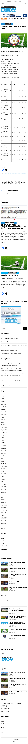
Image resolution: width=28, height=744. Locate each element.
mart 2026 (3, 403)
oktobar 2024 (3, 430)
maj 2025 (2, 419)
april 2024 (3, 440)
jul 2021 (2, 494)
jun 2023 (2, 456)
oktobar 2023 (3, 450)
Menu (25, 9)
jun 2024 (2, 437)
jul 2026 (2, 396)
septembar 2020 (4, 510)
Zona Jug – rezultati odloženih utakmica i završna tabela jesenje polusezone (17, 623)
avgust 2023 (3, 453)
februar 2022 (3, 482)
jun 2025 (2, 417)
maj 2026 (2, 399)
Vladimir (2, 384)
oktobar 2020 (3, 509)
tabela (20, 173)
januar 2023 (3, 465)
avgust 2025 (3, 414)
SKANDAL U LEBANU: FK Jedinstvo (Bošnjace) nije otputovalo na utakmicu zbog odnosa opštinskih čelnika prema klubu (13, 226)
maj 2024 (2, 438)
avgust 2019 (3, 523)
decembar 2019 (4, 517)
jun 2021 (2, 496)
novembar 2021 (4, 487)
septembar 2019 (4, 522)
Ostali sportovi (4, 541)
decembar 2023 (4, 447)
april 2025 (3, 421)
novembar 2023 (4, 448)
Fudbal (2, 24)
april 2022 (3, 479)
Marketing (15, 1)
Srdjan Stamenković (12, 191)
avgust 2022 (3, 473)
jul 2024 (2, 435)
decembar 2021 (4, 486)
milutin (2, 373)
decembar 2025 (4, 408)
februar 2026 (3, 404)
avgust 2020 (3, 512)
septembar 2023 (4, 452)
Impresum (9, 1)
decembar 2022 (4, 466)
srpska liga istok (15, 173)
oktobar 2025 (3, 411)
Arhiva (19, 1)
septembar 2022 (4, 471)
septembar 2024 (4, 432)
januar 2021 (3, 504)
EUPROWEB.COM (16, 739)
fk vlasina (5, 173)
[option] (17, 19)
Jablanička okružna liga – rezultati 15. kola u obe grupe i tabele (17, 617)
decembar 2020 (4, 505)
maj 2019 (2, 528)
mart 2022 (3, 481)
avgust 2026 (3, 394)
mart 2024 (3, 442)
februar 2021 (3, 502)
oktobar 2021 (3, 489)
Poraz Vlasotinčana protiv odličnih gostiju (9, 338)
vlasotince (24, 173)
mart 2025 (3, 422)
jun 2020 (2, 515)
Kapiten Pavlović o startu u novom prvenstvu (10, 341)
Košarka (2, 540)
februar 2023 (3, 463)
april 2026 (3, 401)
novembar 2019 (4, 518)
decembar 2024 (4, 427)
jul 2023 (2, 455)
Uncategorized (4, 272)
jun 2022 (2, 476)
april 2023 (3, 460)
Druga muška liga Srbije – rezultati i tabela (10, 537)
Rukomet (3, 543)
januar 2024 (3, 445)
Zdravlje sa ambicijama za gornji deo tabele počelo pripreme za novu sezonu (17, 576)
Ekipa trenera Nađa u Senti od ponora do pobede (11, 353)
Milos (2, 379)
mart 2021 (3, 500)
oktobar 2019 (3, 520)
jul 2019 (2, 525)
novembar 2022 (4, 468)
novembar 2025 (4, 409)
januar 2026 (3, 406)
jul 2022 (2, 474)
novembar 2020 (4, 507)
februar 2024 (3, 443)
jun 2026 (2, 398)
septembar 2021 (4, 491)
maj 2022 (2, 478)
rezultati (9, 173)
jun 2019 (2, 526)
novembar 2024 (4, 429)
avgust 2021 (3, 492)
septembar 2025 (4, 412)
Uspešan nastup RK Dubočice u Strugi (16, 19)
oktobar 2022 (3, 469)
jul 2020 (2, 513)
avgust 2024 (3, 434)
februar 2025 (3, 424)
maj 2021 (2, 497)
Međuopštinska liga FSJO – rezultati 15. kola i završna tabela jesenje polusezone (17, 610)
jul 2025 (2, 416)
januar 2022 (3, 484)
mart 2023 (3, 461)
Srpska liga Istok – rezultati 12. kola (11, 275)
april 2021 (3, 499)
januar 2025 (3, 425)
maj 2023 (2, 458)
